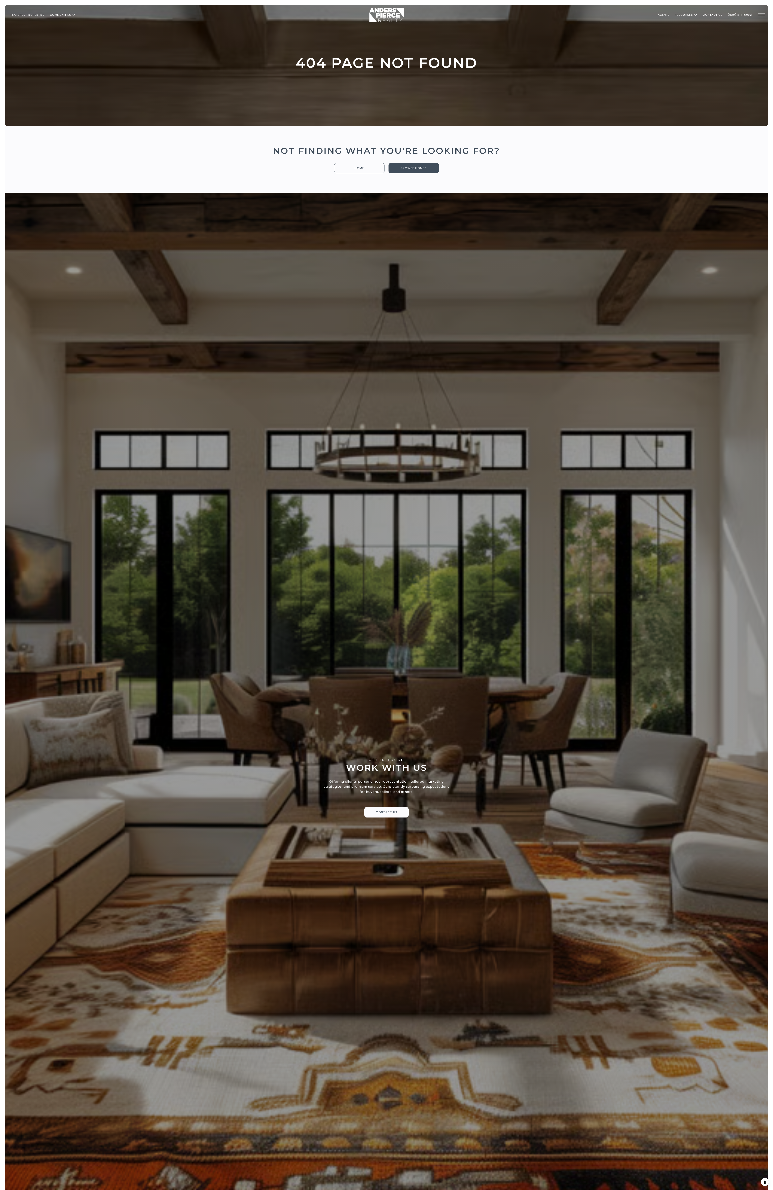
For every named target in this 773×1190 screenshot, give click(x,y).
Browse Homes (414, 168)
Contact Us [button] (386, 812)
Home (359, 168)
